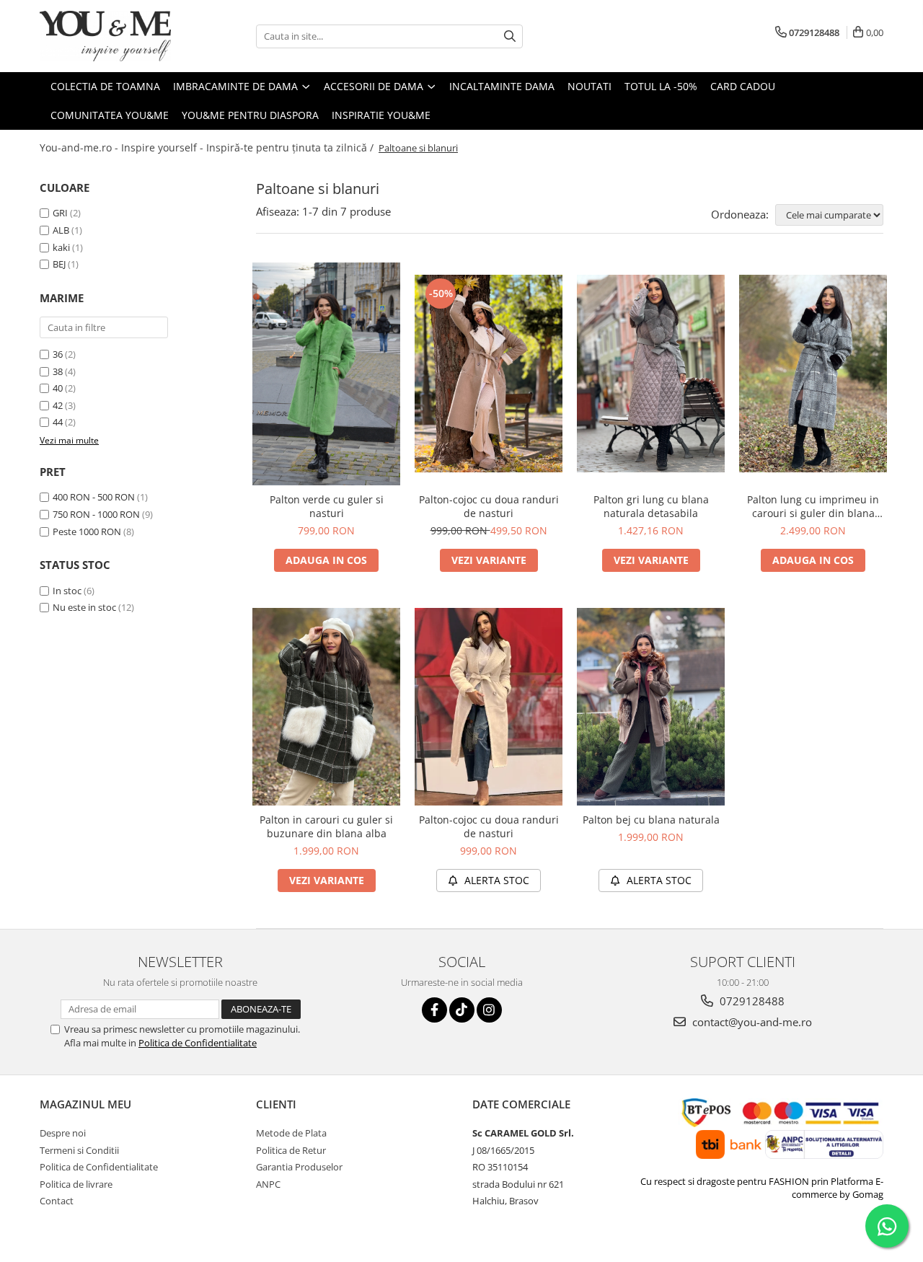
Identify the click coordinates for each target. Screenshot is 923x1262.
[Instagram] (489, 1010)
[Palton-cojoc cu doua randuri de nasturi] (488, 373)
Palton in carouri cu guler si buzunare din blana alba (326, 826)
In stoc (67, 590)
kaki (61, 247)
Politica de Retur (291, 1150)
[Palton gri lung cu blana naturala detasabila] (651, 373)
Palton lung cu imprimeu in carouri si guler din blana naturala (813, 506)
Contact (57, 1200)
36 (58, 354)
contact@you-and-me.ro (750, 1022)
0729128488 (751, 1001)
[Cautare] (510, 36)
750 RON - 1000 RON (96, 514)
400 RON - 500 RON (94, 496)
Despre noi (63, 1132)
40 (58, 387)
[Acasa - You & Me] (112, 36)
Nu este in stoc (84, 607)
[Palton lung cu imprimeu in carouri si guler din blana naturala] (813, 373)
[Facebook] (434, 1010)
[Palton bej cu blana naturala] (651, 707)
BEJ (59, 263)
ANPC (268, 1184)
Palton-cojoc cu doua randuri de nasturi (489, 506)
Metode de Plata (291, 1132)
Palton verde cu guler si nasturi (327, 506)
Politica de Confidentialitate (197, 1042)
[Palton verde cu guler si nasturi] (326, 374)
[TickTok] (461, 1010)
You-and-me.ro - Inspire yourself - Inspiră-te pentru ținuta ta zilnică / (208, 147)
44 (58, 421)
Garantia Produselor (299, 1166)
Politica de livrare (76, 1184)
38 (58, 371)
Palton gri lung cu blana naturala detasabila (651, 506)
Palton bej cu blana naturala (651, 819)
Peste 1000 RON (87, 531)
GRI (60, 212)
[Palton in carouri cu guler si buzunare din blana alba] (326, 707)
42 (58, 405)
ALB (61, 230)
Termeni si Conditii (79, 1150)
